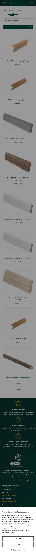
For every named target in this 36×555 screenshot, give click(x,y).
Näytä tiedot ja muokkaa (18, 550)
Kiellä (18, 544)
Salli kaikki (18, 539)
